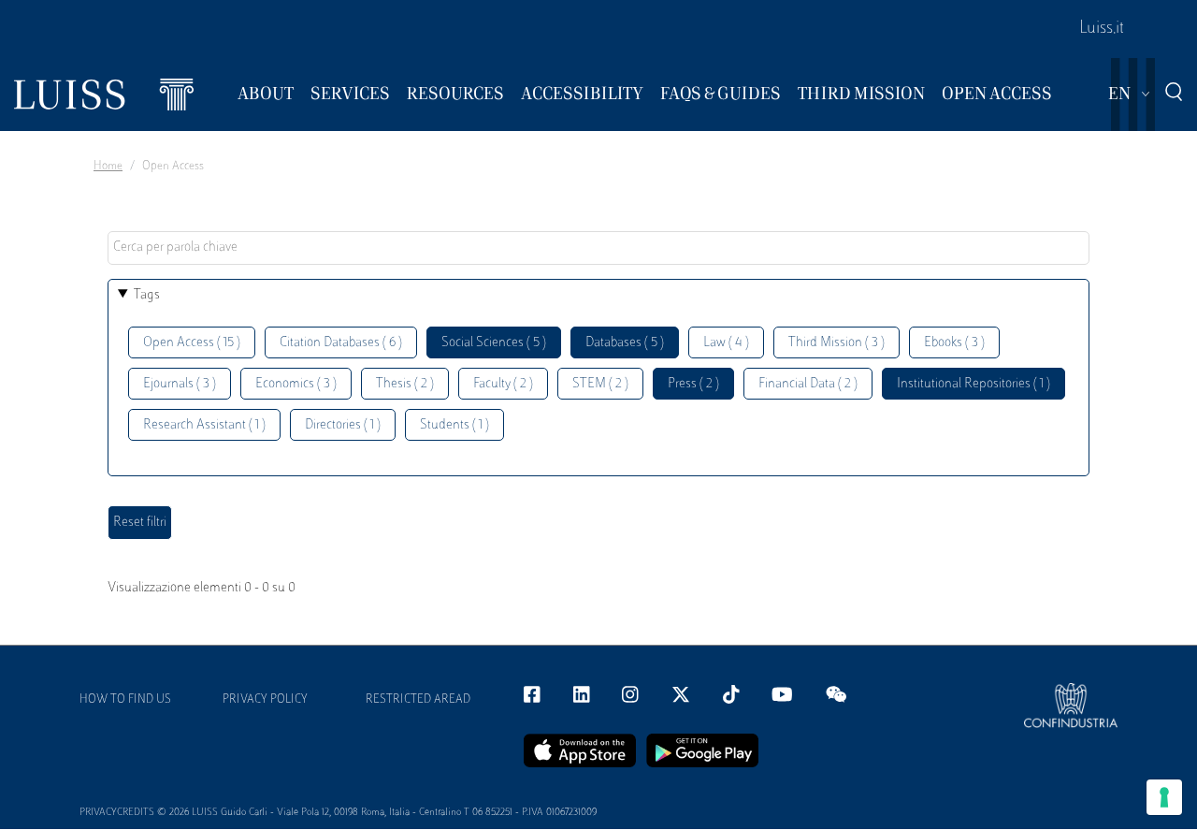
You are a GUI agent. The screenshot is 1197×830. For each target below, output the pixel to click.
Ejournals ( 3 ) (179, 384)
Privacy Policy (265, 700)
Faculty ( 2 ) (503, 384)
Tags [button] (147, 295)
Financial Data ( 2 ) (808, 384)
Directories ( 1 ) (343, 425)
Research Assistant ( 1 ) (204, 425)
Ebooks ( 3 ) (954, 343)
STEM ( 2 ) (600, 384)
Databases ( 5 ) (624, 343)
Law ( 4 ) (726, 343)
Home (108, 166)
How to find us (125, 700)
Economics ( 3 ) (296, 384)
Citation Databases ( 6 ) (341, 343)
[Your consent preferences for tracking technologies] (1164, 797)
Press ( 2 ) (693, 384)
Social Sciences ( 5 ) (493, 343)
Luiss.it (1101, 29)
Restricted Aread (418, 700)
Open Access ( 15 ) (191, 343)
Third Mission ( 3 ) (836, 343)
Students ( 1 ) (454, 425)
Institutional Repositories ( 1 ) (973, 384)
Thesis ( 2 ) (405, 384)
